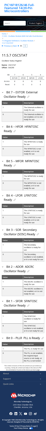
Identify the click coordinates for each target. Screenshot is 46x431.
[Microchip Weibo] (35, 413)
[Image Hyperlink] (25, 413)
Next (15, 46)
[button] (3, 92)
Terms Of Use (14, 426)
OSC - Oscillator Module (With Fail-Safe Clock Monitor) (22, 36)
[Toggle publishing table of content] (25, 46)
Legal (34, 426)
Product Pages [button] (35, 23)
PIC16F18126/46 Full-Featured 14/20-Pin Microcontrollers (19, 8)
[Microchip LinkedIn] (15, 413)
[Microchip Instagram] (30, 413)
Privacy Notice (26, 426)
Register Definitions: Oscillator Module (17, 41)
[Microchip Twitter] (20, 413)
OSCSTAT (7, 43)
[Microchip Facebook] (10, 413)
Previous (7, 46)
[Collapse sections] (21, 46)
